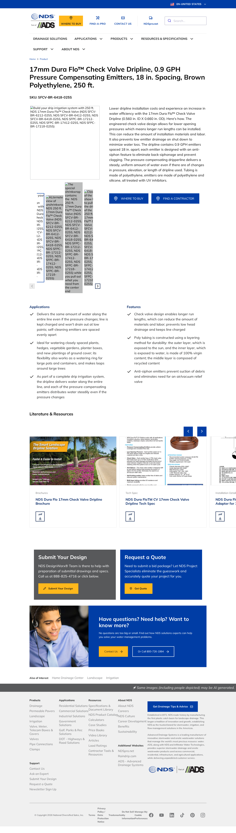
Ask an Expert (39, 774)
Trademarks (115, 815)
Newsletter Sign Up (43, 789)
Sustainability (127, 731)
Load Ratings (97, 745)
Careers (123, 711)
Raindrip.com (127, 756)
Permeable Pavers (42, 711)
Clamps (35, 749)
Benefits (123, 726)
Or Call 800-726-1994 (151, 651)
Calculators (96, 720)
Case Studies (97, 725)
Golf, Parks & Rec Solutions (70, 732)
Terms (91, 815)
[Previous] (188, 431)
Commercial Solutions (73, 711)
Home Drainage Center (68, 678)
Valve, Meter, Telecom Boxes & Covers (41, 730)
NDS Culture (126, 716)
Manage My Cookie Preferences (141, 815)
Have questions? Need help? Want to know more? (144, 622)
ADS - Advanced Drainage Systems (130, 763)
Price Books (96, 730)
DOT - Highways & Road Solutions (72, 740)
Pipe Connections (41, 744)
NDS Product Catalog (103, 714)
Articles (93, 740)
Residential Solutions (73, 706)
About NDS (125, 706)
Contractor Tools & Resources (101, 752)
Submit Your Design (43, 779)
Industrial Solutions (72, 716)
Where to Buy (132, 198)
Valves (34, 739)
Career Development (132, 721)
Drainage (36, 706)
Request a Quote (41, 784)
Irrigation (112, 678)
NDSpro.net (126, 751)
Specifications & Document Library (100, 707)
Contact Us (111, 651)
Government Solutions (67, 723)
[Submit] (169, 21)
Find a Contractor (178, 198)
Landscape (95, 678)
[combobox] (185, 21)
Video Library (97, 735)
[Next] (201, 431)
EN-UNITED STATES (188, 4)
